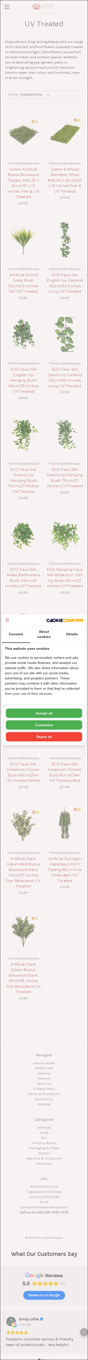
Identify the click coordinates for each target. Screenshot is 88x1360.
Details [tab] (72, 634)
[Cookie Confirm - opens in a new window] (64, 620)
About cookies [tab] (44, 634)
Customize (44, 725)
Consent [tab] (16, 634)
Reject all (44, 737)
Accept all (44, 713)
